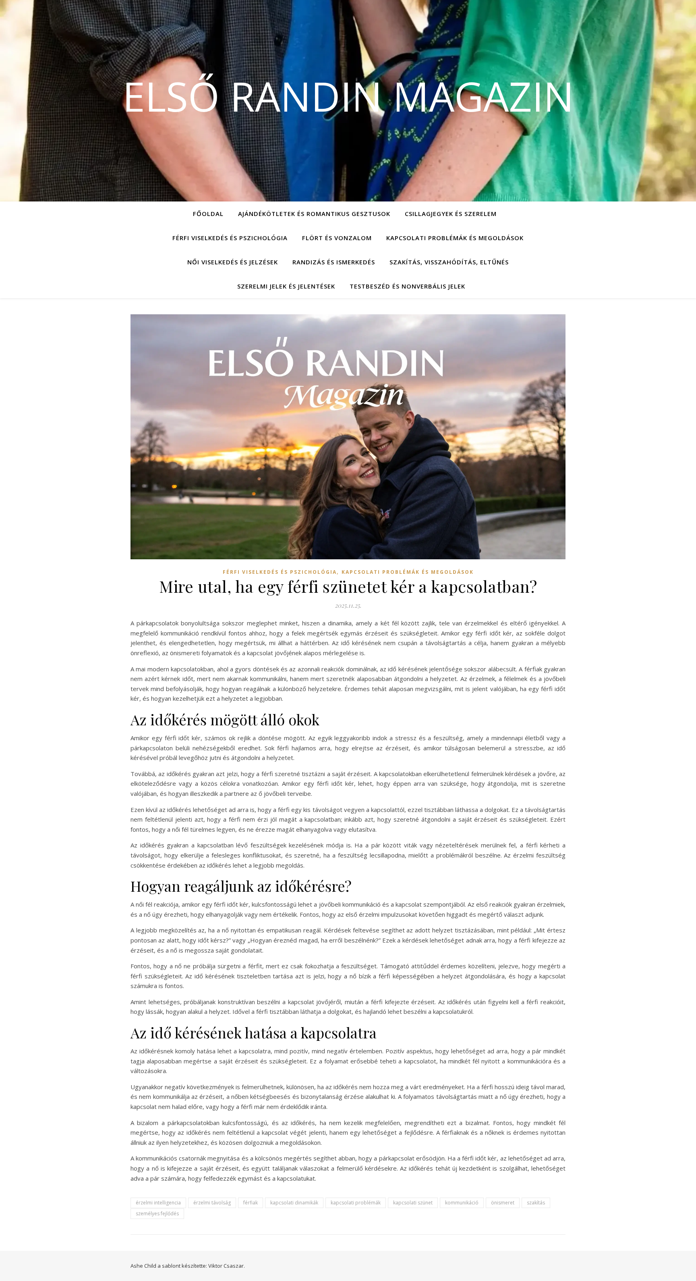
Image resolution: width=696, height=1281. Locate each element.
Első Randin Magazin (348, 96)
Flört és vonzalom (337, 238)
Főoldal (208, 214)
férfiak (250, 1202)
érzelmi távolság (212, 1202)
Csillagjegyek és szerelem (451, 214)
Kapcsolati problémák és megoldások (455, 238)
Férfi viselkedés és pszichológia (230, 238)
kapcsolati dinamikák (294, 1202)
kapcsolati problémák (356, 1202)
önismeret (502, 1202)
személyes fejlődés (157, 1213)
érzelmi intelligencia (158, 1202)
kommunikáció (461, 1202)
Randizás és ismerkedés (333, 262)
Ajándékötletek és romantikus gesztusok (314, 214)
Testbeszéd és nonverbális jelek (407, 286)
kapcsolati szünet (413, 1202)
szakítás (536, 1202)
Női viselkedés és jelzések (232, 262)
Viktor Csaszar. (226, 1265)
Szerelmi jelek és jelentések (286, 286)
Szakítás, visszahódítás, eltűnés (449, 262)
